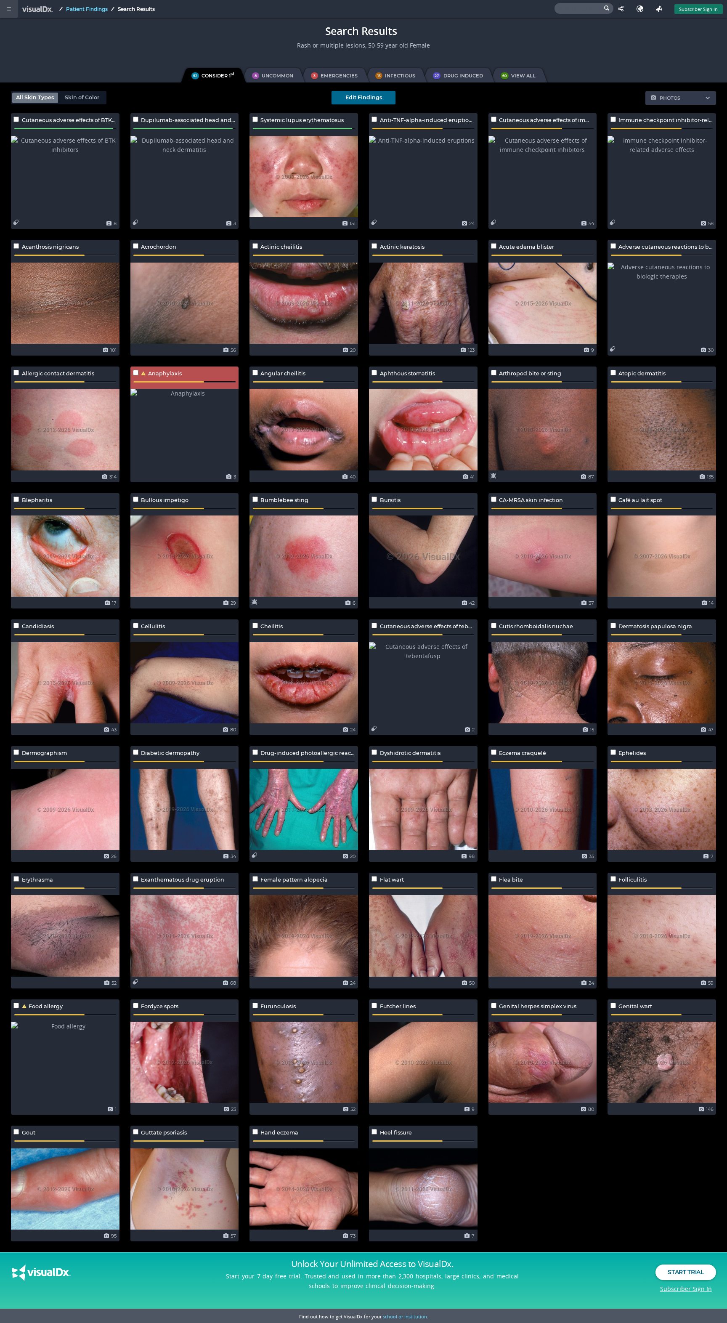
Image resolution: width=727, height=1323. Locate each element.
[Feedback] (660, 9)
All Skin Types (35, 97)
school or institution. (405, 1316)
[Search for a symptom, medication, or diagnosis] (584, 8)
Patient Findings (87, 9)
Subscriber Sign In (698, 9)
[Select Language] (641, 9)
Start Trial (685, 1272)
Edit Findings (363, 97)
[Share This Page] (622, 9)
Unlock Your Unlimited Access (372, 1264)
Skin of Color (82, 97)
